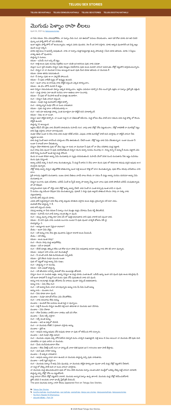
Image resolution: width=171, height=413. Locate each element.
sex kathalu (65, 392)
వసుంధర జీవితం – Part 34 (43, 397)
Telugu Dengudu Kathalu (66, 12)
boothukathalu (53, 392)
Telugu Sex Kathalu (40, 12)
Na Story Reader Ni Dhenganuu (46, 395)
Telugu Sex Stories (85, 4)
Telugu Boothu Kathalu (116, 12)
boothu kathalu (39, 392)
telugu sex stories (88, 392)
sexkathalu (75, 392)
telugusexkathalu (104, 392)
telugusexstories (119, 392)
